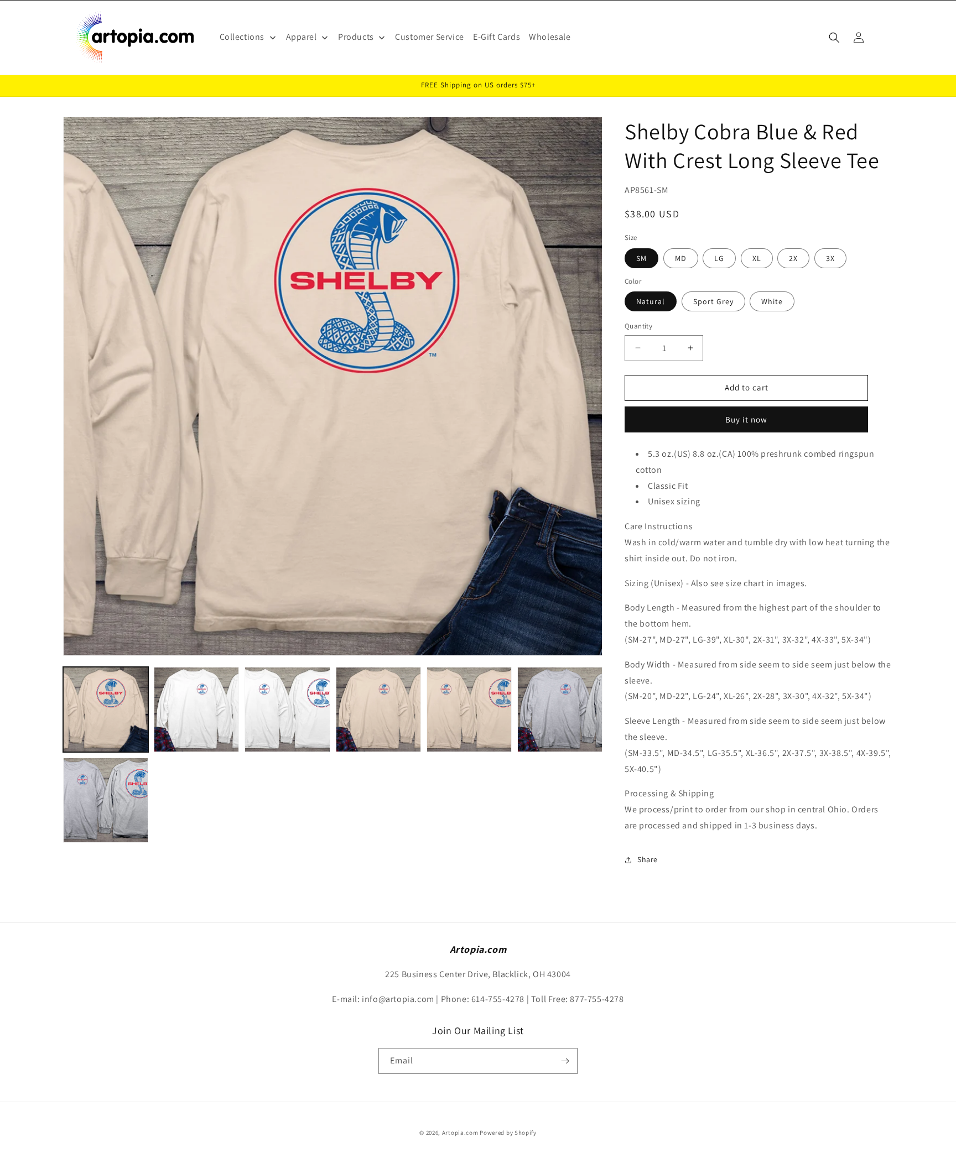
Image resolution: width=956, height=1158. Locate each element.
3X (830, 258)
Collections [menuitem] (242, 37)
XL (756, 258)
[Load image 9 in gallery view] (105, 800)
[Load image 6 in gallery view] (469, 709)
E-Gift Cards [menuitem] (496, 37)
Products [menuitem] (356, 37)
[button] (834, 37)
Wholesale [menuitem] (549, 37)
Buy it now (746, 419)
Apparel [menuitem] (301, 37)
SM (641, 258)
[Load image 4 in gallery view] (287, 709)
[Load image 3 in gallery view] (196, 709)
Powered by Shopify (508, 1132)
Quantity (638, 326)
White (772, 301)
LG (719, 258)
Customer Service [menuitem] (429, 37)
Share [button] (647, 859)
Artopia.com (460, 1132)
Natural (650, 301)
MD (681, 258)
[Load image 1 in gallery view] (105, 709)
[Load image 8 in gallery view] (559, 709)
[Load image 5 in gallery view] (378, 709)
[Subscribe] (565, 1061)
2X (793, 258)
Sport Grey (713, 301)
